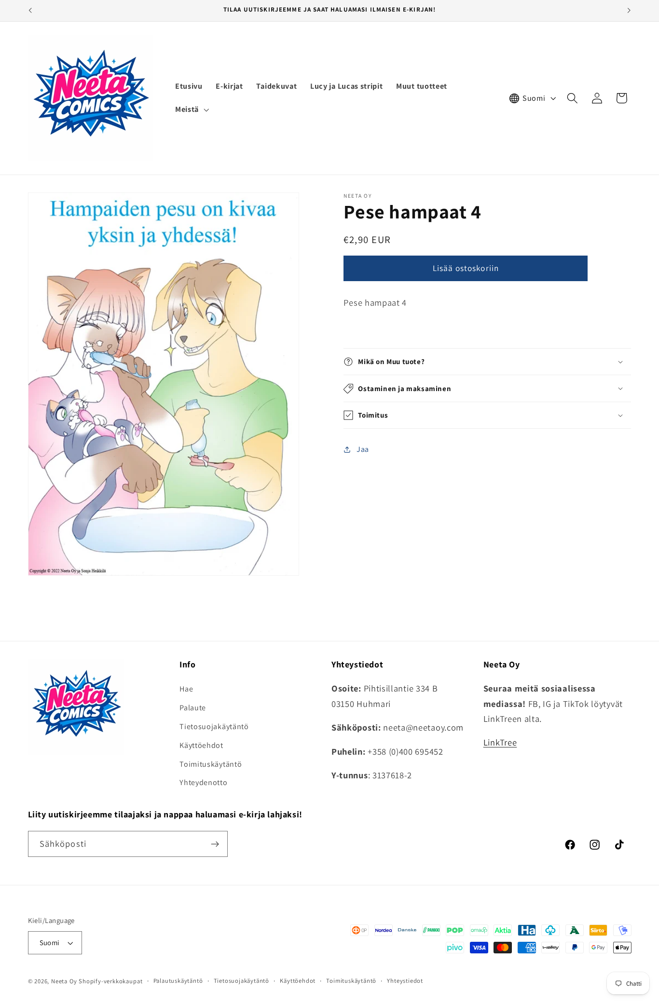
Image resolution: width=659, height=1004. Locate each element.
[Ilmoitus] (629, 10)
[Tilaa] (215, 844)
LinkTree (500, 742)
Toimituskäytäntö (210, 764)
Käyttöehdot (201, 745)
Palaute (192, 708)
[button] (191, 109)
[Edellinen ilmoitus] (30, 10)
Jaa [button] (363, 449)
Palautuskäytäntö (178, 981)
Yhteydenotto (203, 783)
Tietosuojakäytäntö (213, 726)
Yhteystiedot (405, 981)
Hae (186, 689)
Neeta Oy (64, 981)
